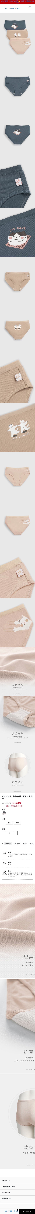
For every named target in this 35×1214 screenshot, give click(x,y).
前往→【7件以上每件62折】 (14, 806)
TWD (4, 803)
